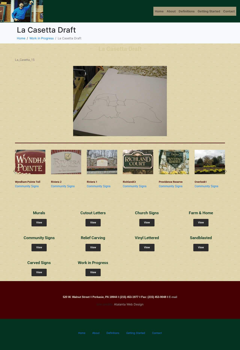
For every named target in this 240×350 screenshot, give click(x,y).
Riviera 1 (92, 181)
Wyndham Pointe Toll (27, 181)
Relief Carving (93, 238)
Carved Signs (39, 262)
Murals (39, 213)
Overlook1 (201, 181)
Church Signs (147, 213)
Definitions (187, 11)
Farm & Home (201, 213)
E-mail (173, 297)
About (171, 11)
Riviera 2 (56, 181)
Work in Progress (93, 262)
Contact (229, 11)
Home (159, 11)
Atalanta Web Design (128, 304)
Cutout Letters (93, 213)
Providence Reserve (171, 181)
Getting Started (209, 11)
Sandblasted (201, 238)
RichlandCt (129, 181)
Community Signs (27, 186)
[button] (14, 171)
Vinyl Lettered (147, 238)
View (39, 222)
